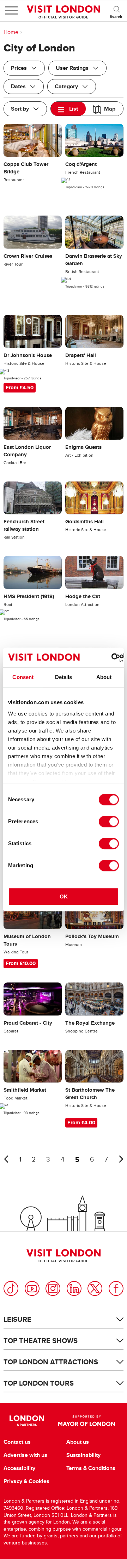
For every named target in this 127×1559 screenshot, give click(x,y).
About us (77, 1442)
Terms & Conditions (90, 1468)
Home (11, 32)
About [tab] (104, 677)
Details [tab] (63, 677)
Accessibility (19, 1468)
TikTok (11, 1288)
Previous (6, 1159)
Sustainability (83, 1455)
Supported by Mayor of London (86, 1420)
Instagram (53, 1288)
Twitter (94, 1288)
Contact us (17, 1442)
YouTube (32, 1288)
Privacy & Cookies (26, 1481)
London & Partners (27, 1420)
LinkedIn (74, 1288)
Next (121, 1159)
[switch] (109, 821)
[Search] (116, 10)
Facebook (116, 1288)
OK (64, 896)
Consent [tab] (23, 677)
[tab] (68, 109)
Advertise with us (25, 1455)
